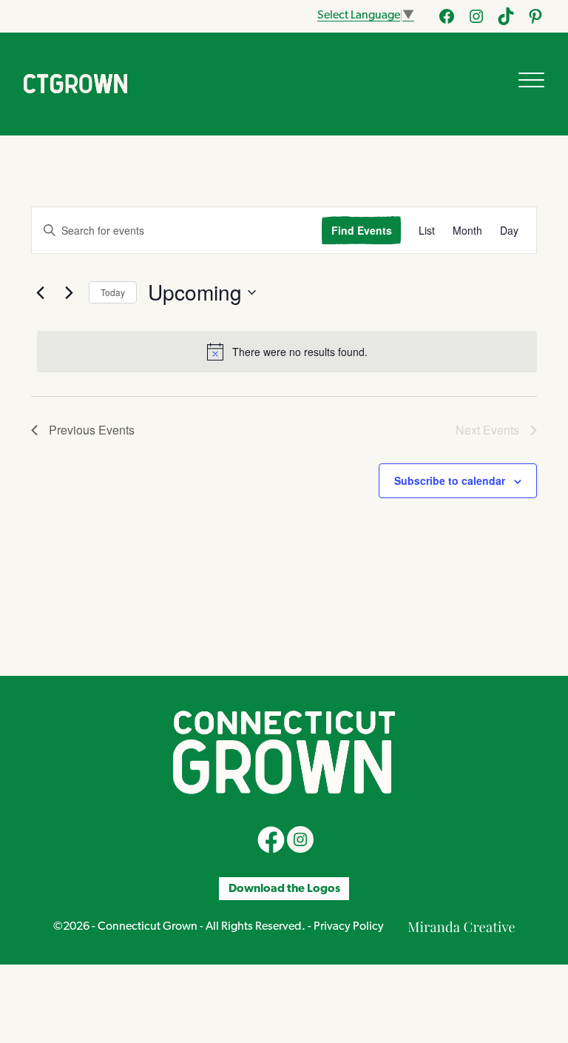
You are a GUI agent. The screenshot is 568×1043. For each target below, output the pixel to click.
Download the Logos (284, 889)
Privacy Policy (349, 927)
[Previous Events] (40, 292)
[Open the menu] (531, 80)
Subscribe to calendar (449, 480)
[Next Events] (69, 292)
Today (113, 292)
